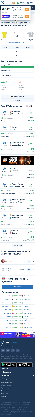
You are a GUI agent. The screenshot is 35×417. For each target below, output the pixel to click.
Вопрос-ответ (4, 393)
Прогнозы (17, 100)
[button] (13, 2)
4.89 (29, 269)
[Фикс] (3, 261)
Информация (6, 372)
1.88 (29, 261)
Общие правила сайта (7, 385)
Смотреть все (17, 245)
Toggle (26, 106)
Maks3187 (8, 268)
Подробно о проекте (6, 388)
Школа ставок (5, 391)
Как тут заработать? (6, 382)
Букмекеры (5, 375)
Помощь (4, 379)
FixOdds (7, 260)
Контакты (3, 396)
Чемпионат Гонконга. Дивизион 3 (17, 42)
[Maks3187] (3, 270)
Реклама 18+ (5, 12)
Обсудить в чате (17, 97)
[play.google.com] (9, 364)
